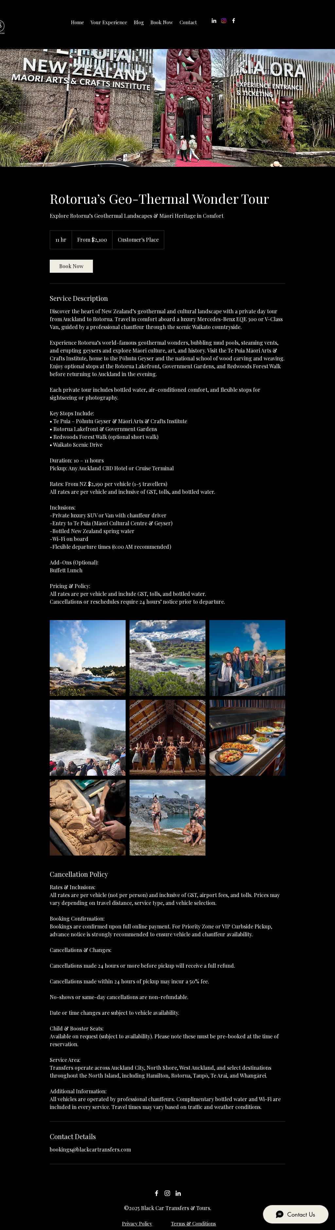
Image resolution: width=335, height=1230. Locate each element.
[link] (71, 266)
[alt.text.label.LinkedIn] (214, 20)
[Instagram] (223, 20)
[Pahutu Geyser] (88, 658)
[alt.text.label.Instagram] (167, 1193)
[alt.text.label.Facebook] (233, 20)
